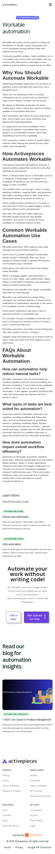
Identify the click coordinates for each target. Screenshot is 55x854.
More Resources (10, 825)
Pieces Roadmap (10, 785)
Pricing (5, 775)
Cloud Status (36, 820)
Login (32, 825)
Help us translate (38, 785)
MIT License (36, 790)
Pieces (5, 780)
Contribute (35, 780)
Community (35, 810)
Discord (34, 815)
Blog (4, 820)
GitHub (33, 775)
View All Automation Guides (15, 501)
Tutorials (6, 815)
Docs (5, 810)
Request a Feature (11, 790)
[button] (50, 4)
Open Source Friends (40, 796)
